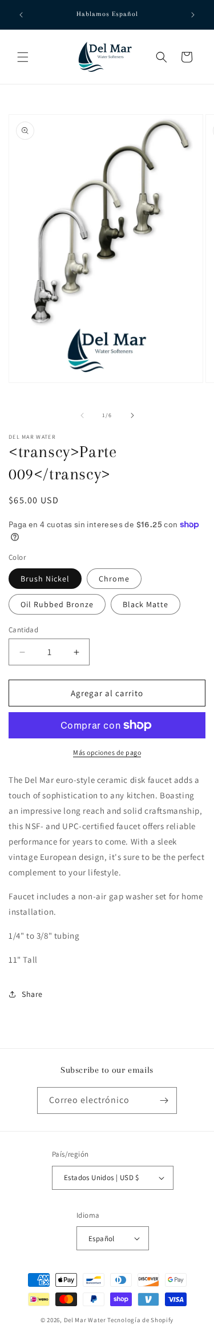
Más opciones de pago (107, 752)
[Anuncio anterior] (21, 14)
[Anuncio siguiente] (192, 14)
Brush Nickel (45, 578)
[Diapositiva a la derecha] (132, 415)
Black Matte (145, 604)
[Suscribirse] (163, 1100)
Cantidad (23, 630)
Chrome (114, 578)
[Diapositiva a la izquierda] (82, 415)
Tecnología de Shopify (140, 1320)
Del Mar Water (85, 1320)
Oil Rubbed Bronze (57, 604)
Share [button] (32, 994)
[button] (22, 57)
